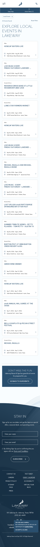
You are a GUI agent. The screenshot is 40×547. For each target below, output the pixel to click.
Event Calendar (29, 477)
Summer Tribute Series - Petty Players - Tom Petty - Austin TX (19, 225)
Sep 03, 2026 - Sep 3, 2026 (14, 113)
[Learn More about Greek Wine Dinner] (35, 272)
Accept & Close (21, 530)
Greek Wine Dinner (13, 264)
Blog (29, 487)
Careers (11, 477)
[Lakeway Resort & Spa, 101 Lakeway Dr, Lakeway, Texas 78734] (20, 4)
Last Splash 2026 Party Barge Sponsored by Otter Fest (18, 206)
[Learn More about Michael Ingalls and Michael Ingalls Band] (35, 174)
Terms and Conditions (21, 451)
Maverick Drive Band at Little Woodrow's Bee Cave (18, 87)
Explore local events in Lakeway (17, 31)
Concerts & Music (7, 83)
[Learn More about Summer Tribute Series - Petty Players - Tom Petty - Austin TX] (35, 233)
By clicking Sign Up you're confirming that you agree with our (19, 450)
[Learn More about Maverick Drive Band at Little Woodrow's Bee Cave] (35, 94)
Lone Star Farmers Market (17, 106)
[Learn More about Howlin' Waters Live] (35, 55)
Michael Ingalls (11, 343)
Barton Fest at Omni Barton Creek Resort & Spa (17, 245)
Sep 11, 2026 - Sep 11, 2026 (14, 291)
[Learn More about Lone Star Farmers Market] (35, 114)
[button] (20, 381)
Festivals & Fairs (7, 102)
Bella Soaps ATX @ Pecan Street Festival (19, 324)
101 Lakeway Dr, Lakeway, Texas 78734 (20, 513)
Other (5, 43)
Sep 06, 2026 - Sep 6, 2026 (14, 212)
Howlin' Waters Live (13, 46)
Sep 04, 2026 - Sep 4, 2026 (14, 132)
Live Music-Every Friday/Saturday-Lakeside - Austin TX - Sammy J (17, 146)
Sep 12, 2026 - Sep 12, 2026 (14, 330)
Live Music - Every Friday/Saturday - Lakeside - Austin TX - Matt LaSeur (17, 186)
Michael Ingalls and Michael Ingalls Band (17, 166)
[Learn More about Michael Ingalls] (35, 352)
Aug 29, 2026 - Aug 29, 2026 (15, 73)
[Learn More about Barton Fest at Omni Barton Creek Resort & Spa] (35, 253)
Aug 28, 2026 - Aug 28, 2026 (15, 53)
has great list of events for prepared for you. (20, 374)
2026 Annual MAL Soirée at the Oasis (18, 305)
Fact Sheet (29, 474)
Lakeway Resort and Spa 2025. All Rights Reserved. (20, 536)
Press (11, 491)
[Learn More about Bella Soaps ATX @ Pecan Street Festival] (35, 332)
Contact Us (11, 474)
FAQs (11, 487)
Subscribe (18, 459)
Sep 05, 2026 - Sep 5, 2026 (14, 192)
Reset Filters (34, 21)
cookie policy (29, 526)
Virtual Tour (29, 485)
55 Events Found (7, 21)
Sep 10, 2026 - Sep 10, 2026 (14, 271)
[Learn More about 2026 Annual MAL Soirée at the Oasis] (35, 312)
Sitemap (11, 485)
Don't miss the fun (20, 370)
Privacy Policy (11, 481)
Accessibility (29, 481)
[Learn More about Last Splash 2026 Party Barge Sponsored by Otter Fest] (35, 213)
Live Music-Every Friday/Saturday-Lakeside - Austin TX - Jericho (17, 67)
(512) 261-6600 (20, 515)
